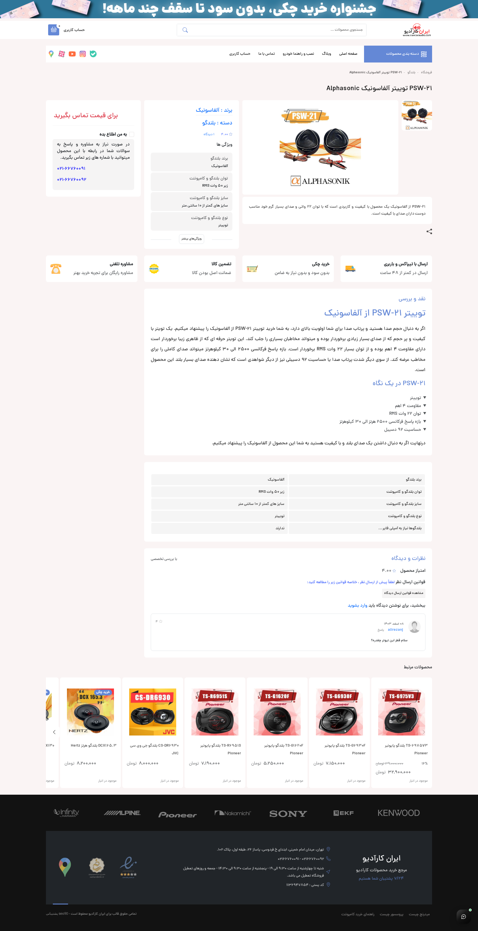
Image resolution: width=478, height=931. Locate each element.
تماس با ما (266, 54)
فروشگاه (426, 72)
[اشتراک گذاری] (429, 231)
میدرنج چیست (419, 914)
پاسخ (381, 630)
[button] (53, 29)
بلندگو (411, 72)
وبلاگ (326, 54)
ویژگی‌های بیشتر (191, 238)
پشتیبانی (52, 913)
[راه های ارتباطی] (463, 916)
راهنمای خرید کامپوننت (357, 914)
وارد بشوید (357, 606)
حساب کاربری (239, 54)
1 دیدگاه (209, 134)
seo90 (63, 913)
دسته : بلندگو (217, 123)
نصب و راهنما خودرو (298, 54)
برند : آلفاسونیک (214, 110)
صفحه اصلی (348, 54)
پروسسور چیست (391, 914)
